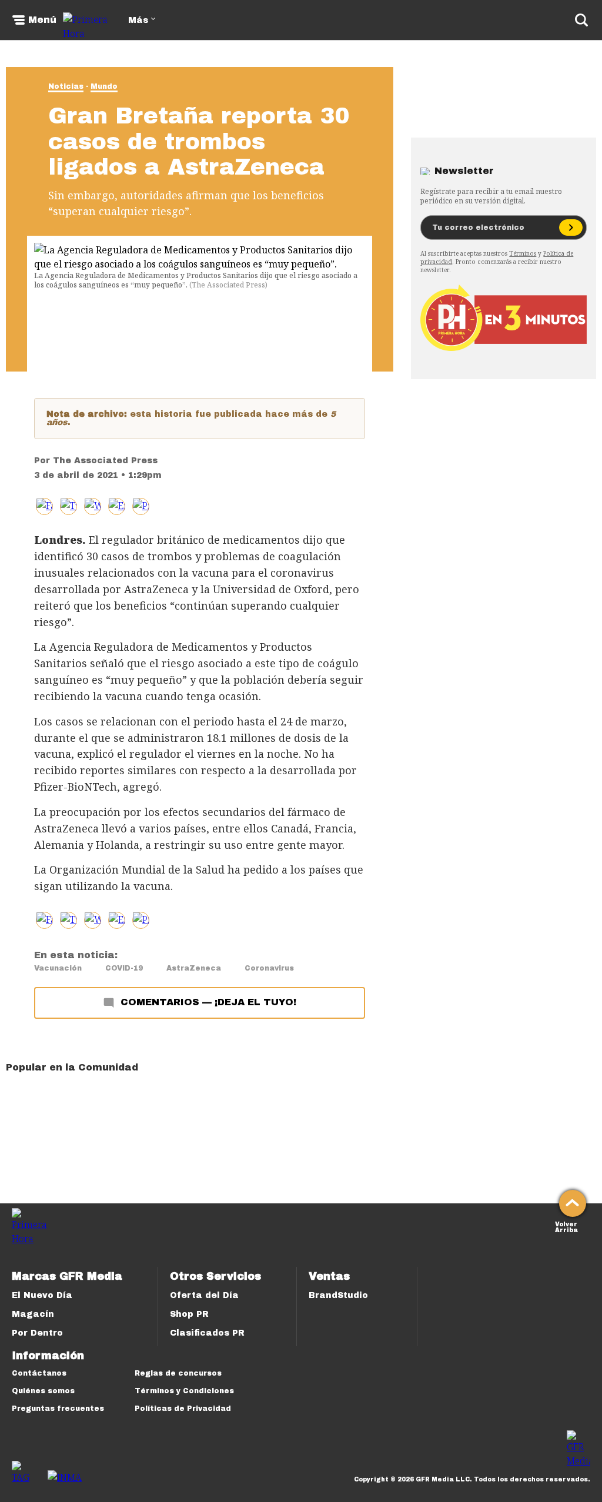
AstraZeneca (193, 968)
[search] (581, 20)
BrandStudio (338, 1295)
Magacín (33, 1314)
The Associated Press (105, 460)
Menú (42, 20)
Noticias (65, 86)
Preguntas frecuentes (58, 1408)
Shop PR (189, 1314)
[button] (68, 506)
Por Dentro (37, 1333)
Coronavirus (269, 968)
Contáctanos (39, 1373)
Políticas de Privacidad (183, 1408)
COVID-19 (124, 968)
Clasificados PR (207, 1333)
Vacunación (58, 968)
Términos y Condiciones (184, 1391)
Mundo (104, 86)
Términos (522, 253)
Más (138, 20)
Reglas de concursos (178, 1373)
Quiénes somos (43, 1391)
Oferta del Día (204, 1295)
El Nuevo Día (42, 1295)
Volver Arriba (566, 1226)
